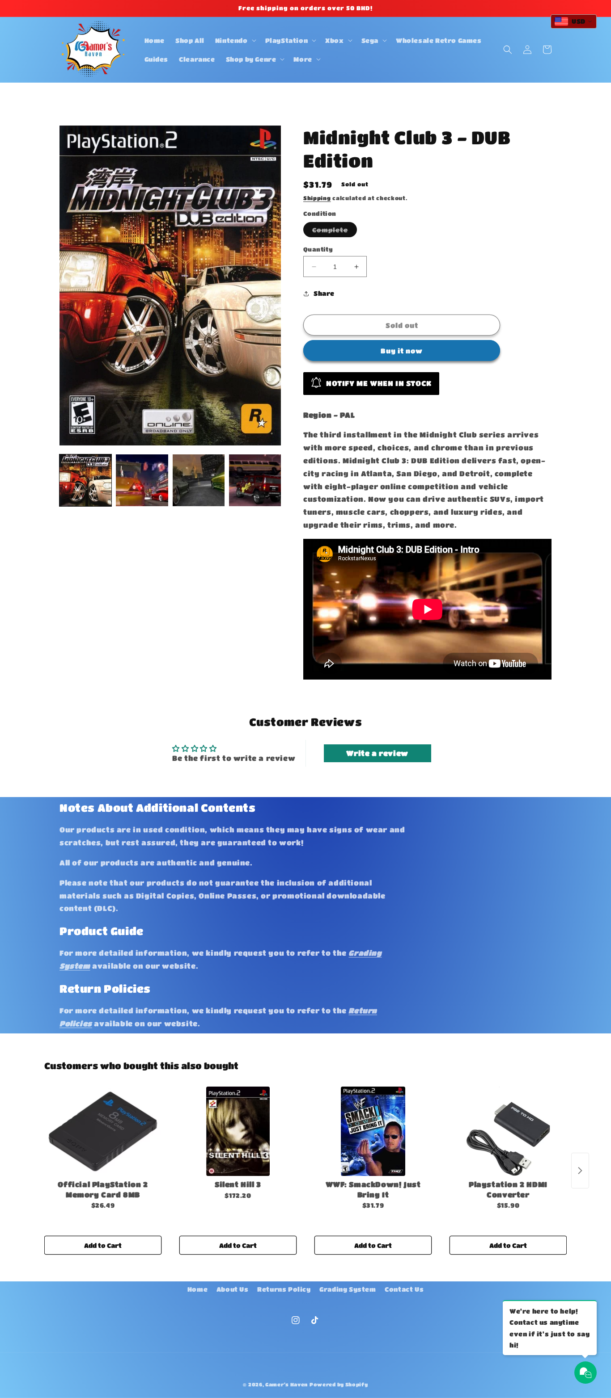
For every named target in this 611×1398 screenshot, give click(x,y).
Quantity (318, 249)
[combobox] (574, 21)
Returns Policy (283, 1289)
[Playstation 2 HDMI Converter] (508, 1131)
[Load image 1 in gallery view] (85, 480)
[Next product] (580, 1170)
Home (197, 1289)
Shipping (317, 198)
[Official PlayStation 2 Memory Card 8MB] (103, 1131)
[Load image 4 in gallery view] (255, 480)
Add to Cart (103, 1245)
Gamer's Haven (286, 1384)
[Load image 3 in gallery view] (199, 480)
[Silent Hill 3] (238, 1131)
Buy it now (402, 351)
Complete (334, 231)
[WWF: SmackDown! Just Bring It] (373, 1131)
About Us (232, 1289)
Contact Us (404, 1289)
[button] (235, 40)
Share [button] (324, 293)
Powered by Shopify (339, 1384)
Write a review (377, 753)
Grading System (347, 1289)
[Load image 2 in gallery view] (142, 480)
